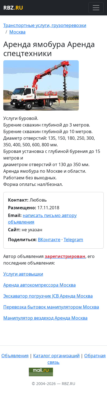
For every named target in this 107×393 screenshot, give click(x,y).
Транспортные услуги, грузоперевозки (44, 25)
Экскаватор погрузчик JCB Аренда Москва (48, 296)
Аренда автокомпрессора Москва (39, 285)
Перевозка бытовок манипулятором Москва (51, 307)
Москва (17, 32)
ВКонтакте (49, 240)
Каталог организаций (56, 356)
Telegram (73, 240)
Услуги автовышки (23, 274)
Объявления (15, 356)
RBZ (13, 7)
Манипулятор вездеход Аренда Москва (45, 318)
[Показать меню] (96, 7)
